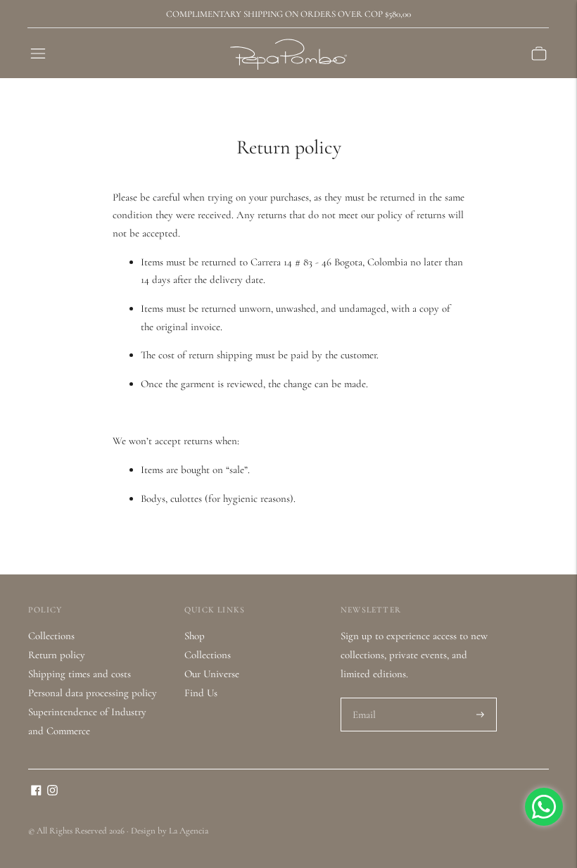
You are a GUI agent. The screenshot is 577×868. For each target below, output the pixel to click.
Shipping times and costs (79, 673)
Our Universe (211, 673)
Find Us (200, 692)
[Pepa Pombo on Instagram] (52, 792)
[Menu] (38, 53)
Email (365, 698)
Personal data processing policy (92, 692)
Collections (51, 635)
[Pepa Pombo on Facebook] (36, 792)
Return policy (56, 654)
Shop (194, 635)
